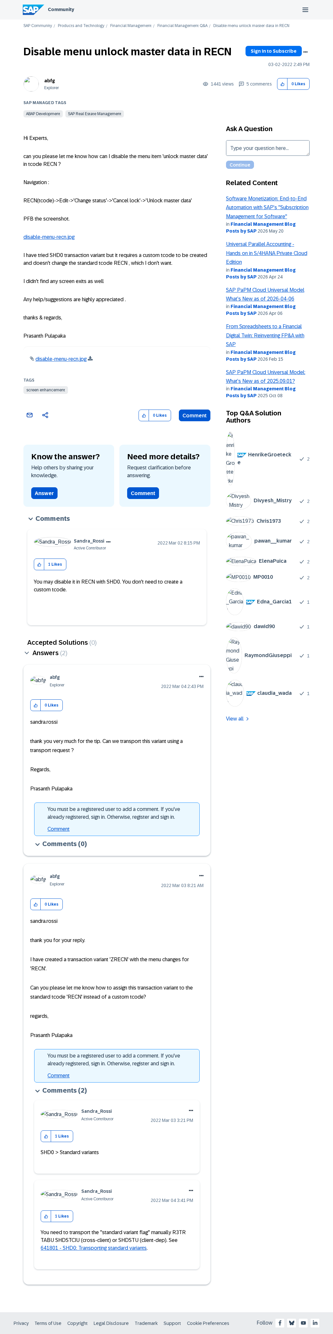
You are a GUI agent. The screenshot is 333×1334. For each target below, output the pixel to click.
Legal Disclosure (111, 1323)
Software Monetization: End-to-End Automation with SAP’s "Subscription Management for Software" (267, 207)
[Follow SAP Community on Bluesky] (291, 1323)
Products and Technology (81, 26)
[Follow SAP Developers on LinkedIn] (315, 1323)
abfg (49, 80)
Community (61, 9)
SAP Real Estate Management (94, 114)
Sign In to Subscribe (274, 51)
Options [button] (305, 52)
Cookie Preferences (208, 1323)
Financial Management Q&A (182, 26)
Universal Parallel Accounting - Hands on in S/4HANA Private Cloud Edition (266, 253)
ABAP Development (43, 114)
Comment (194, 415)
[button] (282, 84)
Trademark (146, 1323)
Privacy (21, 1323)
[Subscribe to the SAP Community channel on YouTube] (303, 1323)
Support (172, 1323)
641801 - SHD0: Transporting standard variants (94, 1248)
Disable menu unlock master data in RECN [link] (251, 26)
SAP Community (37, 26)
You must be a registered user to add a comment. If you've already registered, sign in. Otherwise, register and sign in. (113, 813)
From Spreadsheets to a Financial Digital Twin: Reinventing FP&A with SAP (265, 335)
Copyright (77, 1323)
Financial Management (131, 26)
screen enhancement (45, 390)
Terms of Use (47, 1323)
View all (235, 718)
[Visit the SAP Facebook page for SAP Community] (280, 1323)
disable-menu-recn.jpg (48, 237)
